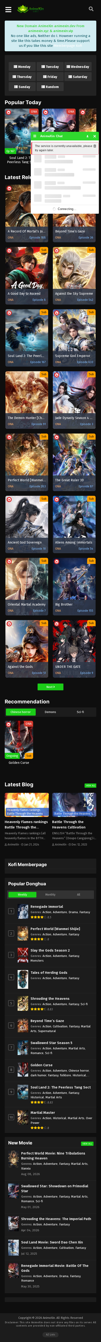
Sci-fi (80, 712)
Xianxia (26, 1168)
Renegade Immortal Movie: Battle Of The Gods (55, 1268)
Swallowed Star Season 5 (51, 1043)
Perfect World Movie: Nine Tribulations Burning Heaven (53, 1155)
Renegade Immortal (47, 906)
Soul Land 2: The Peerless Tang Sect (61, 1087)
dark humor (38, 1075)
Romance (37, 1053)
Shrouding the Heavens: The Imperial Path (56, 1219)
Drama (73, 912)
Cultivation (60, 1026)
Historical (79, 1075)
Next (49, 687)
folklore (65, 1075)
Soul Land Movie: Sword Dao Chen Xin (52, 1242)
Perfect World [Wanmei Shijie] (55, 929)
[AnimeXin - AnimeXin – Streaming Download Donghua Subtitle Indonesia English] (30, 10)
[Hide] (95, 136)
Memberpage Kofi (68, 46)
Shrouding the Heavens (50, 998)
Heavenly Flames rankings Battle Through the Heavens (26, 827)
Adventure (60, 912)
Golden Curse (42, 1065)
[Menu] (35, 136)
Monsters (37, 960)
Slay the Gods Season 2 (50, 950)
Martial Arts (77, 1048)
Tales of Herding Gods (49, 973)
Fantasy (84, 912)
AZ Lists (50, 1334)
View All (91, 785)
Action (47, 912)
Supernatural (47, 1031)
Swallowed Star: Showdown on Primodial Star (54, 1188)
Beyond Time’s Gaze (47, 1021)
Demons (50, 712)
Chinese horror (21, 712)
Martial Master (43, 1112)
